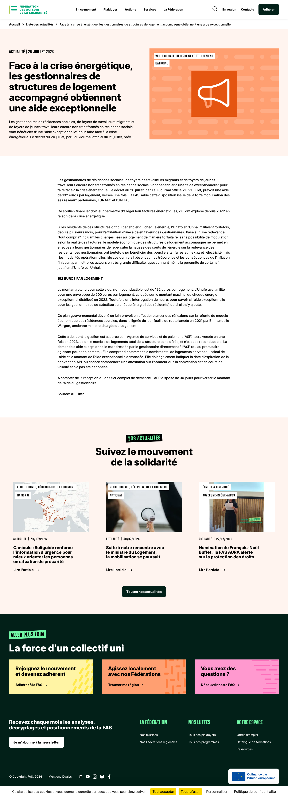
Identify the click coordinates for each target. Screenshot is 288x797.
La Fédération (173, 9)
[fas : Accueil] (28, 9)
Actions (130, 9)
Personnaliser (216, 791)
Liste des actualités (40, 24)
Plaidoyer (110, 9)
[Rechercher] (215, 9)
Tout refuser (190, 791)
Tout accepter (163, 791)
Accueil (14, 24)
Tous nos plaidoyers (202, 735)
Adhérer (269, 9)
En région (229, 9)
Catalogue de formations (254, 742)
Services (150, 9)
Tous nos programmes (203, 742)
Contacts (247, 9)
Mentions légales (60, 776)
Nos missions (149, 735)
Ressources (245, 749)
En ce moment (86, 9)
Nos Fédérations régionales (158, 742)
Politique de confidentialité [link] (255, 791)
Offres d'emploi (247, 735)
